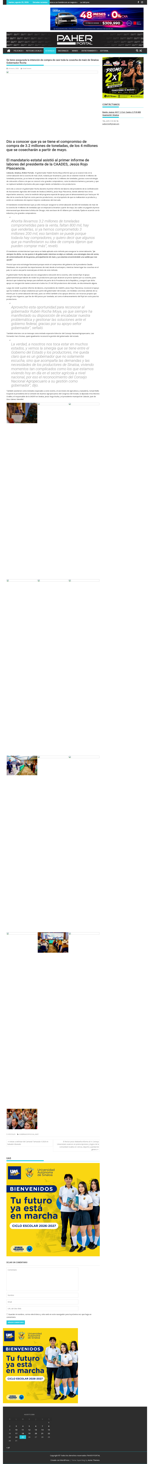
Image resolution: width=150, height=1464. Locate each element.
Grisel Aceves (26, 68)
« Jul (8, 1447)
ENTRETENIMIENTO (89, 51)
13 (36, 1430)
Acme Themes (94, 1460)
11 (23, 1430)
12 (29, 1430)
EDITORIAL (104, 51)
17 (16, 1433)
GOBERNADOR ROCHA (26, 1134)
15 (49, 1430)
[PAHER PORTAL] (9, 50)
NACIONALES (63, 51)
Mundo (75, 51)
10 (16, 1430)
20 (36, 1433)
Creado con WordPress (60, 1460)
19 (29, 1433)
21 (42, 1433)
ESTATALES (49, 51)
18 (23, 1433)
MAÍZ (37, 1134)
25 (23, 1437)
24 (16, 1437)
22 (49, 1433)
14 (42, 1430)
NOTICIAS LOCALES (34, 51)
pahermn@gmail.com (110, 124)
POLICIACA (18, 51)
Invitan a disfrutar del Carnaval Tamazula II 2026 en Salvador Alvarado (27, 1142)
